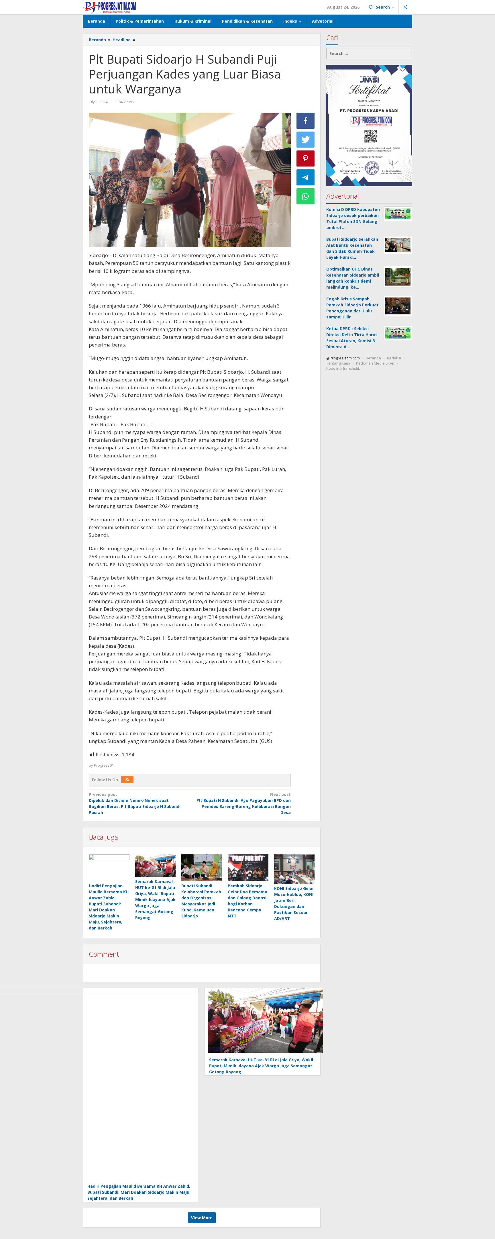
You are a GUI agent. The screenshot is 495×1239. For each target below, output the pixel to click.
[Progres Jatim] (110, 7)
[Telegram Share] (305, 177)
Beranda (373, 358)
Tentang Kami (338, 363)
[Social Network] (405, 7)
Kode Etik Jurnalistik (343, 368)
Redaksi (394, 358)
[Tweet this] (305, 140)
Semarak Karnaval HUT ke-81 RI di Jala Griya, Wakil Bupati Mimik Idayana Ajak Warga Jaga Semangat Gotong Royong (155, 899)
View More (202, 1217)
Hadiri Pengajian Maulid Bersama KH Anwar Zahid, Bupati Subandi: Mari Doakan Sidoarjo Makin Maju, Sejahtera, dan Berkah (138, 1192)
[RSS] (127, 779)
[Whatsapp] (305, 196)
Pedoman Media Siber (375, 363)
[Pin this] (305, 158)
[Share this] (305, 121)
